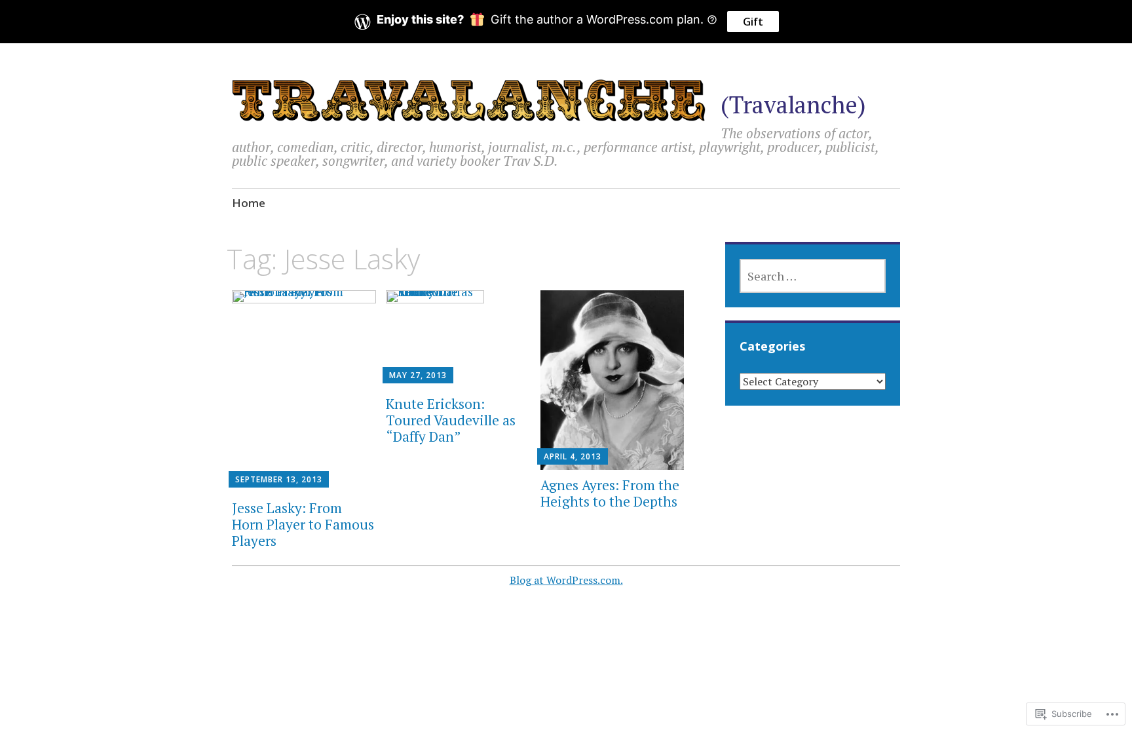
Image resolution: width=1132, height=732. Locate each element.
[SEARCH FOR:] (812, 276)
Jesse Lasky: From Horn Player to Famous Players (303, 524)
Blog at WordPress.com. (566, 580)
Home (248, 202)
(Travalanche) (793, 104)
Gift (753, 21)
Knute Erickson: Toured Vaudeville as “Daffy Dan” (451, 420)
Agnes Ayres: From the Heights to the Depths (609, 493)
